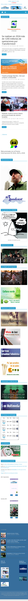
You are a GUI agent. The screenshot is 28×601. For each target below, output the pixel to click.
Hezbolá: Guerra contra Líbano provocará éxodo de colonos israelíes (12, 115)
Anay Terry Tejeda (14, 79)
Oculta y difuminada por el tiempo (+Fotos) (13, 464)
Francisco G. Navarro (15, 324)
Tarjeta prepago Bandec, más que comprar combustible (13, 76)
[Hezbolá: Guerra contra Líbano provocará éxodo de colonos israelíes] (14, 97)
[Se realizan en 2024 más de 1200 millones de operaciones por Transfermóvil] (14, 20)
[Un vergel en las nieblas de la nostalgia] (14, 312)
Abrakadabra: (16, 553)
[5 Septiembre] (2, 12)
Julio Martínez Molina (15, 261)
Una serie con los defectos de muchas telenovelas (12, 259)
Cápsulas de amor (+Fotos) (12, 533)
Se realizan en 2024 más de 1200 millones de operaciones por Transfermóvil (13, 40)
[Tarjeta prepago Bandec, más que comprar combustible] (14, 59)
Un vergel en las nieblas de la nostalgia (12, 322)
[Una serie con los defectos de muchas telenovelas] (14, 249)
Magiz (2, 473)
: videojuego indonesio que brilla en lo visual (13, 395)
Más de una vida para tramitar (11, 473)
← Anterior (4, 134)
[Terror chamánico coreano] (14, 271)
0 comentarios (21, 45)
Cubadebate (13, 45)
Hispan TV (14, 118)
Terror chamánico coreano (11, 281)
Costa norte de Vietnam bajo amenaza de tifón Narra (12, 4)
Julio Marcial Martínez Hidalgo (16, 397)
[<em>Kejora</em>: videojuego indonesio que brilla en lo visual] (14, 385)
